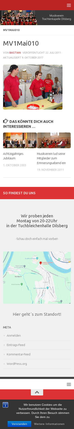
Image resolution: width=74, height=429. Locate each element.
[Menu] (69, 5)
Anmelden (14, 335)
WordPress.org (17, 363)
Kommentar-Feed (18, 354)
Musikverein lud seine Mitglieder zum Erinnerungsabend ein (51, 158)
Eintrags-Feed (16, 345)
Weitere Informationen (49, 424)
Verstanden (19, 424)
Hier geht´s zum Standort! (37, 314)
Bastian (15, 52)
